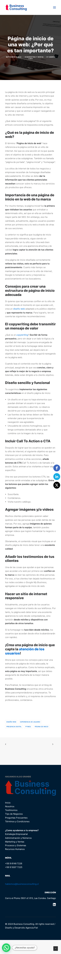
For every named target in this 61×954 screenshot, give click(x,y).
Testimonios (11, 810)
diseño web (19, 308)
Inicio (7, 802)
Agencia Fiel (32, 927)
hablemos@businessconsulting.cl (22, 884)
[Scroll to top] (55, 948)
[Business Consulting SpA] (16, 7)
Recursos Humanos (15, 849)
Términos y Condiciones (17, 821)
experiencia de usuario (30, 722)
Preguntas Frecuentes (16, 817)
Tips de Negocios (14, 813)
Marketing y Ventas (35, 57)
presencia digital (14, 727)
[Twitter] (56, 485)
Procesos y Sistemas (15, 845)
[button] (54, 7)
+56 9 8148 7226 (13, 863)
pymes (28, 727)
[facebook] (56, 468)
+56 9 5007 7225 (13, 867)
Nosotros (9, 806)
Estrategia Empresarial (16, 834)
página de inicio (41, 727)
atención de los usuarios (24, 651)
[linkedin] (56, 476)
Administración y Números (18, 838)
